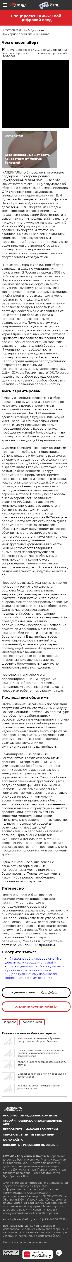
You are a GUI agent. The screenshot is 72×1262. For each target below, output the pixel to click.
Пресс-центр (13, 1129)
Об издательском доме (38, 1115)
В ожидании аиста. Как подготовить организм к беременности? (34, 968)
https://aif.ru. (53, 1236)
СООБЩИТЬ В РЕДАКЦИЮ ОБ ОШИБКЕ (30, 1145)
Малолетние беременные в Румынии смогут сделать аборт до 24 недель (39, 1040)
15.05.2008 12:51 (11, 30)
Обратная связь (15, 1134)
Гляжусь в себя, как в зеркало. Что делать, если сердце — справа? (33, 960)
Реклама (10, 1115)
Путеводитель (42, 1134)
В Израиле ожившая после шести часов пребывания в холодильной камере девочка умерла (41, 1053)
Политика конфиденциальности (25, 1242)
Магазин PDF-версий (41, 1129)
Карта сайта (13, 1139)
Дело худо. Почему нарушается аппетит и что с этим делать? (31, 976)
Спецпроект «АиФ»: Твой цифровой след (36, 18)
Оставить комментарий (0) (36, 1006)
